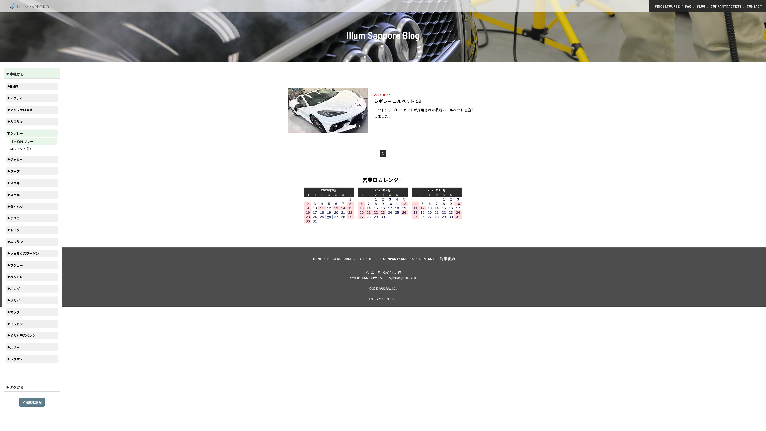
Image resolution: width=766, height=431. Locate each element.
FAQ (688, 6)
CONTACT (754, 6)
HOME (317, 258)
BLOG (701, 6)
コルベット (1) (20, 148)
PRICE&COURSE (667, 6)
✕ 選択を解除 (32, 402)
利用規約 (447, 258)
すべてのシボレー (22, 141)
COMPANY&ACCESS (726, 6)
